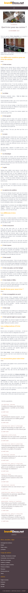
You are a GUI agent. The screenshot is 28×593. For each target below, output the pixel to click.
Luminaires (3, 549)
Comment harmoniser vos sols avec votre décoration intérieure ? (14, 457)
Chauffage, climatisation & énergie (8, 555)
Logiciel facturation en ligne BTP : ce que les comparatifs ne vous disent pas (13, 428)
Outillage (3, 584)
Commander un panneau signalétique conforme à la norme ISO (13, 495)
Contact (14, 534)
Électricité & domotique (6, 560)
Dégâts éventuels (4, 579)
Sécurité (2, 586)
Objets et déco (4, 547)
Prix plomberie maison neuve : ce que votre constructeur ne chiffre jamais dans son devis (13, 418)
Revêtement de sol (5, 571)
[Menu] (14, 8)
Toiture (2, 573)
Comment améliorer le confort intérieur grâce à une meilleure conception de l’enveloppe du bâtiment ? (13, 467)
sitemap (24, 590)
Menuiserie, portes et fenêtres (7, 564)
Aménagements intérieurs (6, 542)
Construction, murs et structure (7, 558)
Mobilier (2, 545)
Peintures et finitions (5, 566)
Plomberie (3, 569)
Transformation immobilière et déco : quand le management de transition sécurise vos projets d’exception (13, 447)
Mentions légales (16, 590)
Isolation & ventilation (5, 562)
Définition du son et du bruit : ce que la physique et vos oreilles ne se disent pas (14, 437)
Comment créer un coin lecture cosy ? (13, 487)
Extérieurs (3, 582)
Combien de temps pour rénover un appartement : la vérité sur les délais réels (12, 407)
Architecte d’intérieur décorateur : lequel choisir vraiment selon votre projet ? (12, 477)
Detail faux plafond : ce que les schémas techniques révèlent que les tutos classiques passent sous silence (13, 517)
